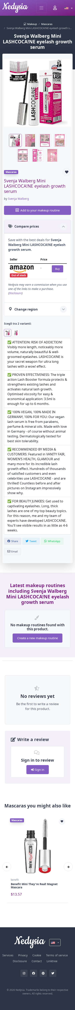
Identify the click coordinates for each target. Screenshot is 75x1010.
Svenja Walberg (18, 199)
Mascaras (46, 24)
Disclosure (15, 293)
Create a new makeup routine (37, 638)
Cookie (36, 955)
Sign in (39, 769)
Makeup (32, 24)
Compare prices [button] (26, 226)
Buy (57, 269)
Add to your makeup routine (40, 210)
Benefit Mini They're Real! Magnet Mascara (34, 885)
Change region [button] (26, 309)
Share (14, 541)
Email (14, 551)
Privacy (23, 955)
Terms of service (57, 955)
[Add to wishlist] (66, 172)
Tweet (33, 541)
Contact (37, 961)
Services (7, 955)
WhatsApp (54, 541)
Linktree (52, 961)
